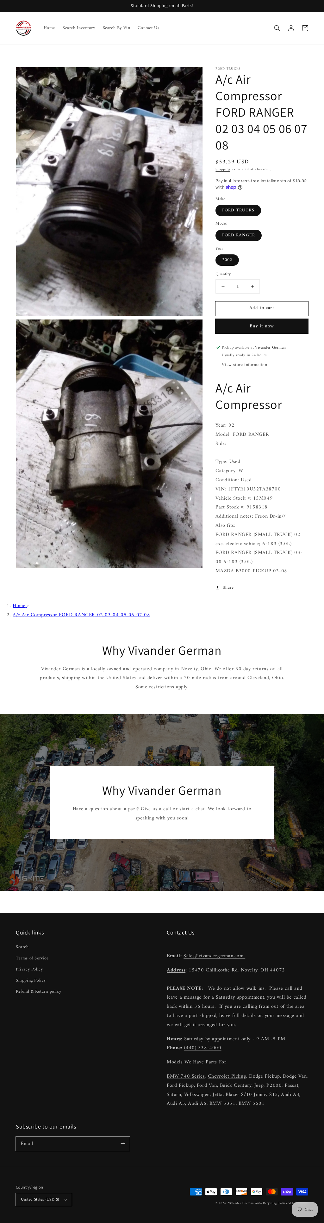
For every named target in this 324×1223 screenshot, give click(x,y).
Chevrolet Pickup (227, 1076)
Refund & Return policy (38, 991)
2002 (227, 260)
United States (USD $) (40, 1199)
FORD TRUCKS (238, 210)
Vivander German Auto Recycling (252, 1203)
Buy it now (262, 326)
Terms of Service (32, 958)
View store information (244, 365)
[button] (277, 28)
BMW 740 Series (186, 1076)
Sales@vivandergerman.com (214, 956)
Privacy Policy (29, 969)
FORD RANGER (238, 235)
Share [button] (228, 588)
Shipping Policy (31, 980)
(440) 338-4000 (202, 1048)
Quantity (223, 274)
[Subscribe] (123, 1144)
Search (22, 947)
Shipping (222, 169)
